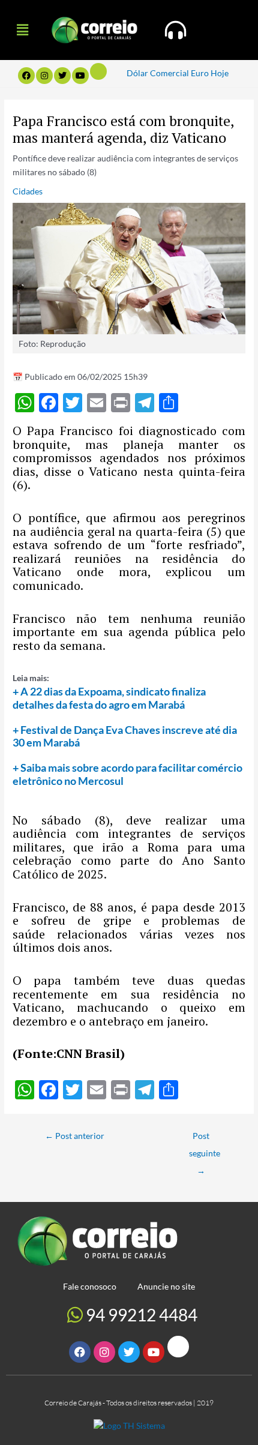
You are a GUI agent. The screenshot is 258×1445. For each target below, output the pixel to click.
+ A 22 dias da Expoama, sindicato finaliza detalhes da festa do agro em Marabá (109, 698)
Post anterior (74, 1136)
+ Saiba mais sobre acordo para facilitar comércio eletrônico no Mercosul (127, 774)
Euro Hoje (210, 73)
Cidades (28, 191)
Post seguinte (204, 1139)
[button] (22, 30)
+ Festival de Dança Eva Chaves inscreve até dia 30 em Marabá (125, 736)
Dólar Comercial (158, 73)
